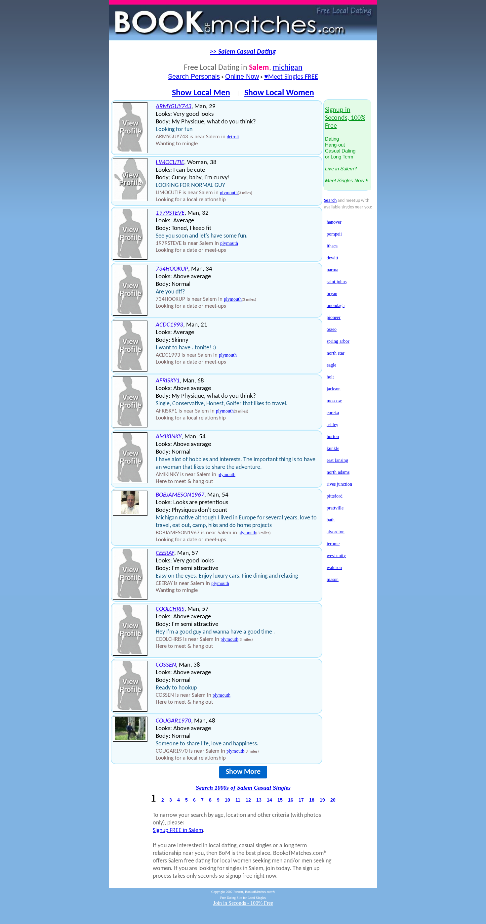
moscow (334, 400)
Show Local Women (279, 93)
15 (280, 800)
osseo (332, 329)
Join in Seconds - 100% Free (243, 903)
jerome (333, 543)
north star (335, 353)
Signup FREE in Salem (178, 830)
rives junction (339, 484)
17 (301, 800)
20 (333, 800)
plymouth (229, 192)
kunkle (333, 448)
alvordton (335, 531)
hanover (334, 222)
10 (227, 800)
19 (322, 800)
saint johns (336, 281)
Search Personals (194, 76)
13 (259, 800)
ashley (332, 424)
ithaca (332, 245)
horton (333, 436)
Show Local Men (201, 93)
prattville (335, 508)
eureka (333, 412)
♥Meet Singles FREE (291, 77)
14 (269, 800)
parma (332, 269)
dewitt (332, 257)
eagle (331, 365)
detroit (233, 136)
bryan (332, 293)
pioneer (334, 317)
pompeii (334, 234)
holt (330, 376)
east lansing (337, 460)
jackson (334, 388)
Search (330, 200)
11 (237, 800)
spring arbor (338, 341)
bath (331, 519)
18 (311, 800)
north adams (338, 472)
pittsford (335, 496)
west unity (336, 555)
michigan (288, 68)
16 (290, 800)
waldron (334, 567)
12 (248, 800)
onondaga (335, 305)
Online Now (242, 76)
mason (333, 579)
